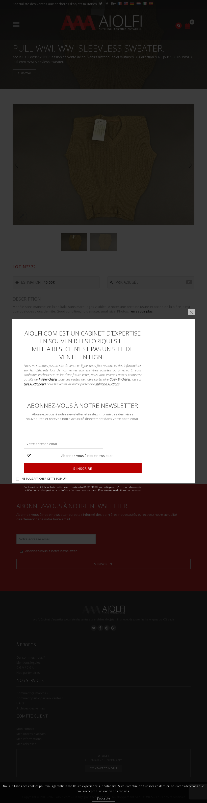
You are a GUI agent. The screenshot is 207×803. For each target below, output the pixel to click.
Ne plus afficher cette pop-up (44, 478)
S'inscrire (82, 468)
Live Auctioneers (35, 384)
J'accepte (103, 798)
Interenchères (48, 379)
